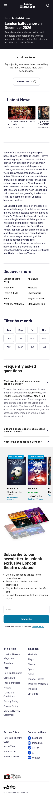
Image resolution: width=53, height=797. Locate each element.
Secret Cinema (11, 756)
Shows (31, 664)
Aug (9, 330)
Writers (7, 687)
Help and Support (13, 673)
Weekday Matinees (14, 304)
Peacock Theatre (36, 216)
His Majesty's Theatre (12, 499)
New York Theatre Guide (13, 740)
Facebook (37, 738)
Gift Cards (33, 693)
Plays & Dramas (36, 298)
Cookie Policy (11, 706)
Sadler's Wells (11, 216)
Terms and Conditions (9, 694)
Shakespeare (35, 293)
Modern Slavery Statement (12, 713)
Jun (32, 346)
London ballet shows (21, 18)
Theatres (32, 688)
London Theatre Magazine (12, 656)
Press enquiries (12, 682)
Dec (9, 338)
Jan (21, 338)
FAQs (6, 668)
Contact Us (9, 677)
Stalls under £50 (36, 304)
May (20, 346)
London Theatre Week (12, 280)
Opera (31, 669)
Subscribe (26, 619)
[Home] (27, 5)
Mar (44, 338)
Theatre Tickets (36, 679)
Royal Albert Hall (36, 396)
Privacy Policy (38, 627)
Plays (31, 659)
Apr (9, 346)
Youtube (36, 757)
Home (7, 18)
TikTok (35, 747)
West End (9, 287)
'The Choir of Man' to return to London (21, 122)
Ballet (7, 298)
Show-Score (10, 751)
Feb (32, 338)
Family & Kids (11, 293)
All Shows (33, 278)
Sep (20, 330)
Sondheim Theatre (35, 499)
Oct (32, 330)
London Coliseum (13, 226)
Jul (44, 346)
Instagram (37, 743)
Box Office (9, 746)
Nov (44, 330)
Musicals (32, 287)
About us (8, 663)
